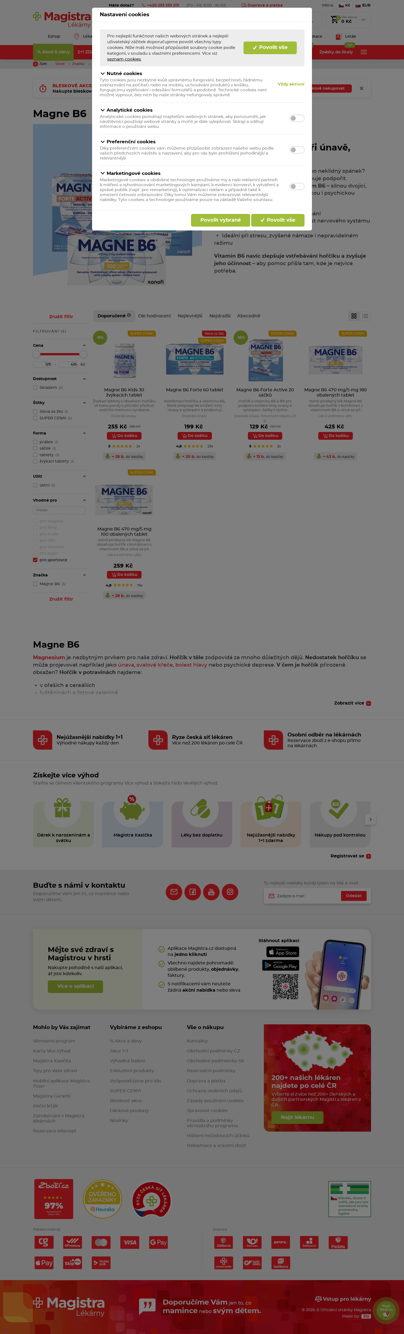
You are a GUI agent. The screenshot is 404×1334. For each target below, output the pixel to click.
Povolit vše (272, 47)
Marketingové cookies (134, 173)
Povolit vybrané (220, 220)
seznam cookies (124, 59)
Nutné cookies (124, 73)
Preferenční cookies (131, 141)
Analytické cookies (130, 110)
